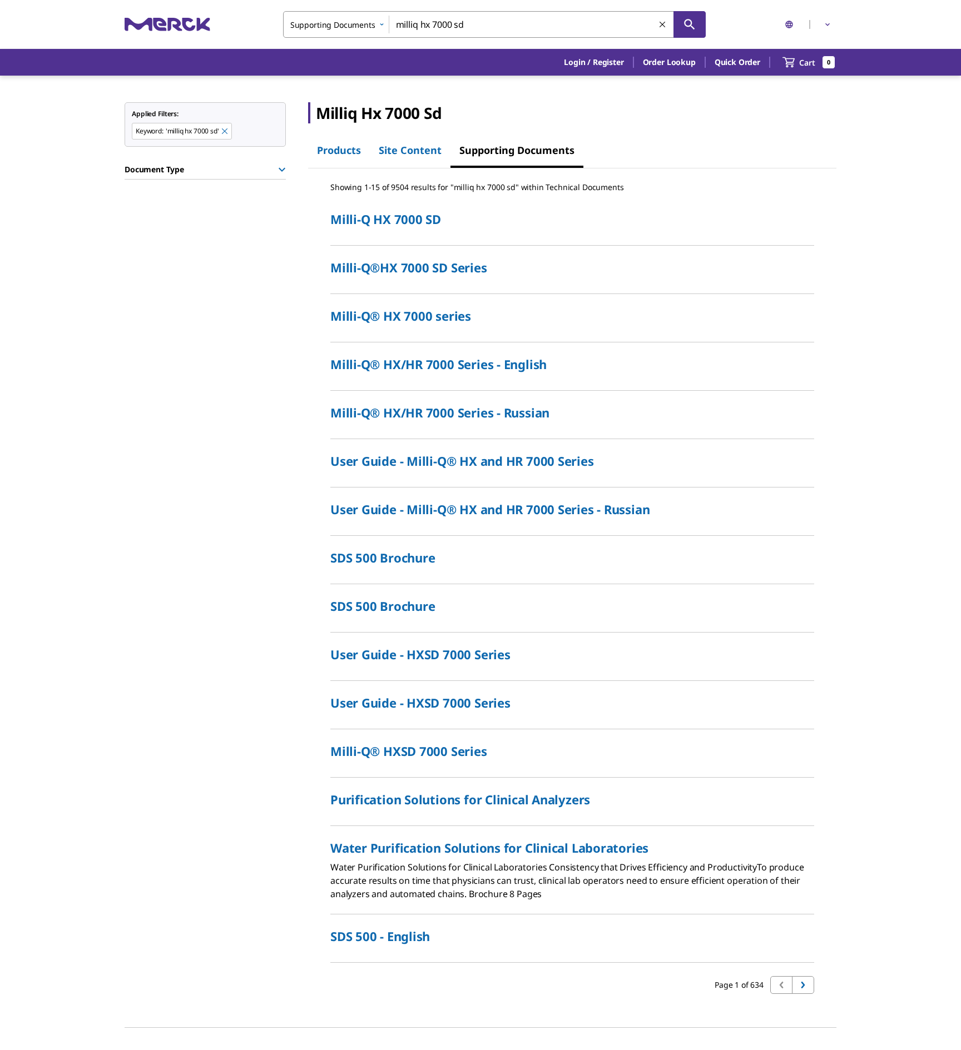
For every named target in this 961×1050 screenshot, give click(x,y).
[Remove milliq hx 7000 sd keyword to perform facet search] (225, 131)
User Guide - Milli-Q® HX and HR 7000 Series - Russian (490, 509)
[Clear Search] (663, 25)
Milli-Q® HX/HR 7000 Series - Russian (439, 412)
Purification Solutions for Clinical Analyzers (460, 799)
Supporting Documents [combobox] (332, 24)
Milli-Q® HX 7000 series (400, 315)
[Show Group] (282, 169)
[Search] (689, 24)
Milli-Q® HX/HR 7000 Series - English (438, 364)
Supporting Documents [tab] (516, 150)
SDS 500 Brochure (382, 557)
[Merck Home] (167, 24)
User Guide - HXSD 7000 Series (420, 654)
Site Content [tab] (410, 150)
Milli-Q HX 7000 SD (385, 219)
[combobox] (494, 24)
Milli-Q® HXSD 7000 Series (408, 751)
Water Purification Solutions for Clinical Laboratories (489, 847)
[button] (593, 62)
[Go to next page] (803, 985)
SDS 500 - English (380, 936)
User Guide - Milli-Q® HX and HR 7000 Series (462, 460)
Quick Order (737, 62)
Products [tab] (339, 150)
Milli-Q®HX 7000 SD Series (408, 267)
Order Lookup (669, 62)
